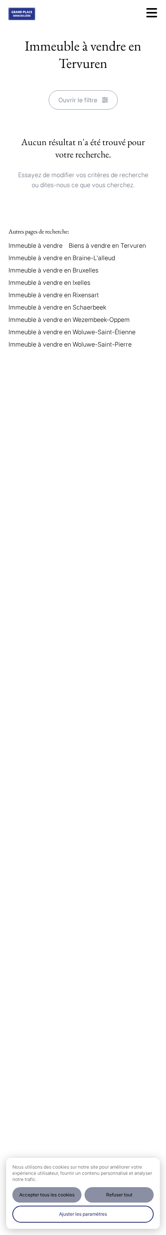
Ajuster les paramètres (83, 1214)
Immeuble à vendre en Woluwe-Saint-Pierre (70, 344)
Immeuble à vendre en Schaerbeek (57, 307)
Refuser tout (119, 1195)
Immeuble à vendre (35, 245)
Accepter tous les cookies (47, 1195)
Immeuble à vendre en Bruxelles (53, 270)
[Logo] (39, 14)
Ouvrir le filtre (77, 100)
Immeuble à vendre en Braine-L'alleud (61, 258)
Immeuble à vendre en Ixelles (49, 282)
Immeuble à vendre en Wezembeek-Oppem (69, 319)
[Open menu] (152, 13)
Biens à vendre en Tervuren (107, 245)
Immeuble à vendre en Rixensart (53, 295)
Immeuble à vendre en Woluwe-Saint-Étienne (72, 332)
